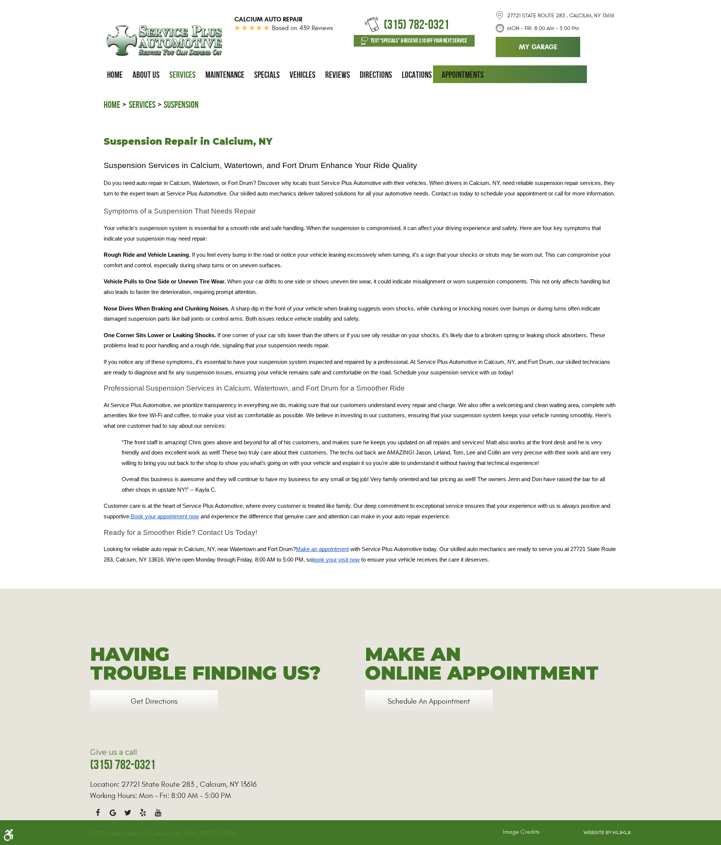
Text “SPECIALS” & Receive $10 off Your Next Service (419, 41)
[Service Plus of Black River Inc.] (164, 40)
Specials (267, 74)
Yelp (142, 812)
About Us (146, 74)
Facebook (97, 812)
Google (112, 812)
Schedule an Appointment (429, 701)
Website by (607, 832)
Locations (417, 74)
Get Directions (154, 701)
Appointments (463, 74)
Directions (376, 74)
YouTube (157, 812)
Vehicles (302, 74)
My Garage (538, 47)
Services (182, 74)
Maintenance (224, 74)
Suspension (181, 105)
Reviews (337, 74)
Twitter (127, 812)
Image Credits (521, 831)
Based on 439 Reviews (302, 28)
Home (115, 74)
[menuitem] (115, 75)
